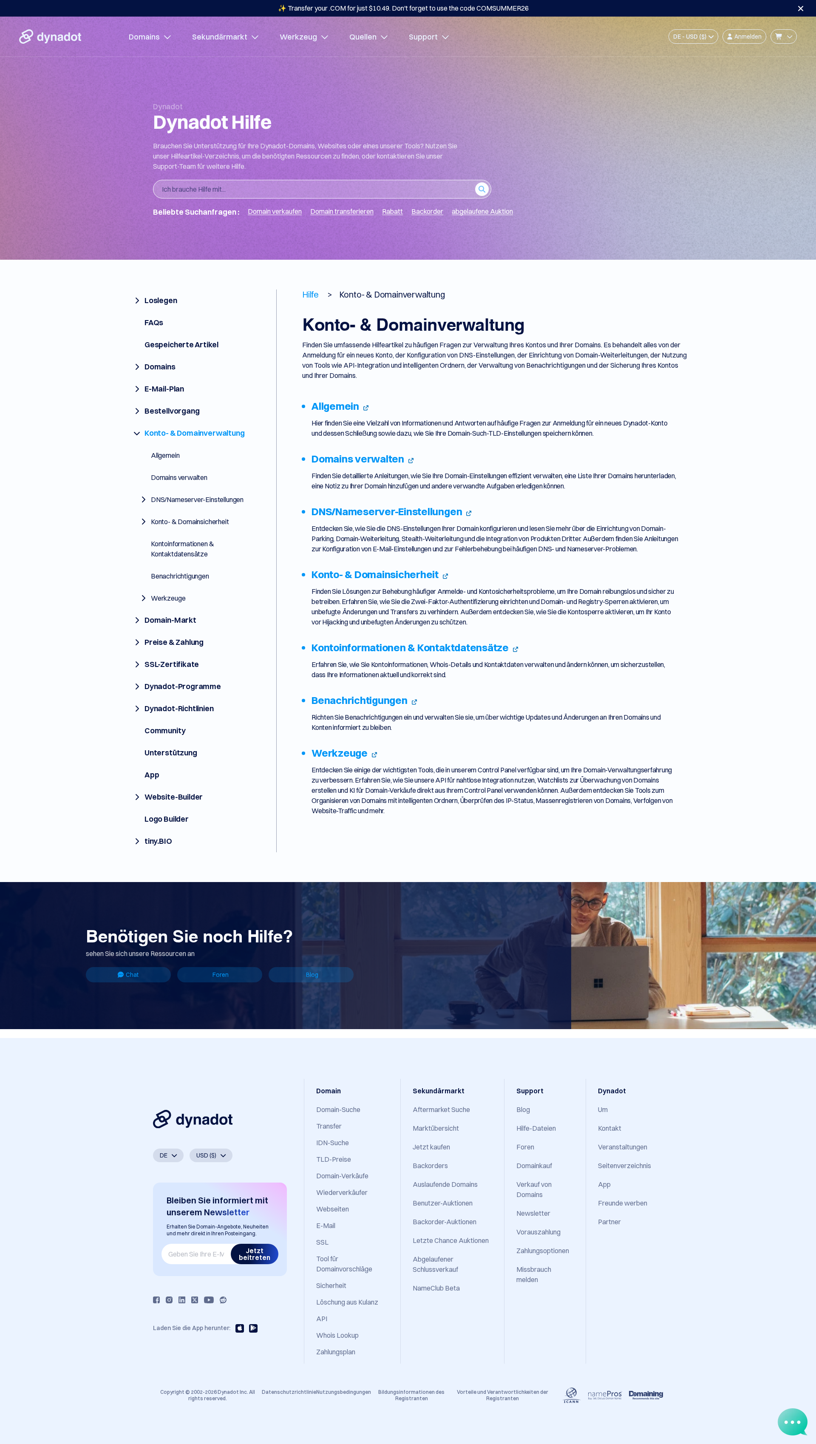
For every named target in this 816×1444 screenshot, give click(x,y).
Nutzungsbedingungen (343, 1392)
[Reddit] (223, 1299)
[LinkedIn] (181, 1299)
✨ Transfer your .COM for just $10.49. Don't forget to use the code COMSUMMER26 (403, 8)
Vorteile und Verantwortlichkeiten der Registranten (502, 1395)
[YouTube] (209, 1299)
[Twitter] (194, 1299)
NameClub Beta (436, 1288)
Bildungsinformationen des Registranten (411, 1395)
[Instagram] (169, 1299)
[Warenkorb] (784, 36)
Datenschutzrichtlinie (289, 1392)
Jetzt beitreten (254, 1254)
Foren (220, 975)
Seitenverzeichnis (624, 1165)
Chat (132, 975)
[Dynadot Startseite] (50, 36)
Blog (312, 975)
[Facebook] (156, 1299)
